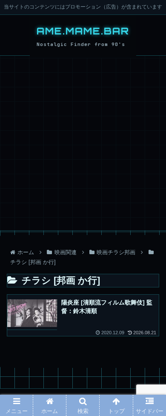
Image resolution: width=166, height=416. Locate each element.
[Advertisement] (83, 143)
